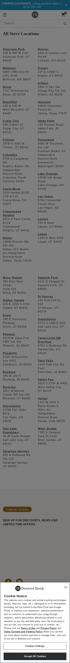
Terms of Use (28, 628)
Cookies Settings (35, 646)
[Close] (66, 587)
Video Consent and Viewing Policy (23, 631)
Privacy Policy (49, 628)
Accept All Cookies (35, 656)
